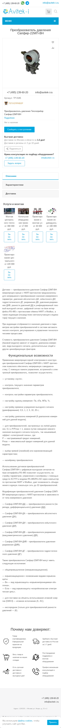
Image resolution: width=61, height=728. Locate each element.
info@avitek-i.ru (51, 2)
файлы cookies (25, 721)
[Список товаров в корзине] (49, 11)
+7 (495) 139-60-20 (10, 3)
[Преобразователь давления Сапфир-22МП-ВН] (30, 62)
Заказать (9, 236)
